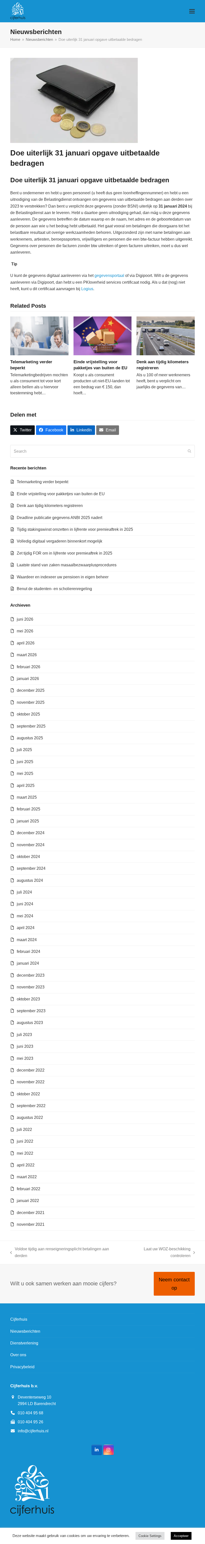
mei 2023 (25, 1058)
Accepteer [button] (181, 1536)
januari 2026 (28, 678)
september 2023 (31, 1011)
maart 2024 (27, 940)
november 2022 (30, 1082)
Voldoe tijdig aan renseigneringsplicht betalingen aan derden (59, 1253)
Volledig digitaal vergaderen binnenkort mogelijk (59, 541)
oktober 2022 (28, 1094)
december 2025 (30, 690)
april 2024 (25, 928)
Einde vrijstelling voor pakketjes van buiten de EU (61, 494)
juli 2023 (24, 1035)
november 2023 (30, 987)
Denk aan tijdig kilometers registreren (50, 505)
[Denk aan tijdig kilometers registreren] (165, 335)
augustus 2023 (30, 1022)
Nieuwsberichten (25, 1331)
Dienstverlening (24, 1343)
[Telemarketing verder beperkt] (39, 335)
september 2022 (31, 1106)
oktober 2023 (28, 999)
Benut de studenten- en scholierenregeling (54, 589)
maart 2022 (27, 1177)
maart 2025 (27, 797)
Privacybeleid (22, 1367)
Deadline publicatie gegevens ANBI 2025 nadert (59, 518)
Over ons (18, 1355)
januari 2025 (28, 821)
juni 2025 (25, 762)
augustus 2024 (30, 880)
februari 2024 (28, 951)
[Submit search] (189, 451)
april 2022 (25, 1165)
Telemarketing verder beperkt (42, 482)
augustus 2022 (30, 1117)
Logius (87, 289)
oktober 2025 (28, 714)
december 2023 (30, 975)
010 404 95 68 (30, 1413)
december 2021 (30, 1213)
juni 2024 (25, 904)
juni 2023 (25, 1046)
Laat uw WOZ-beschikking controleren (157, 1253)
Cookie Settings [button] (150, 1536)
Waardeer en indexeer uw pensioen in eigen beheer (62, 577)
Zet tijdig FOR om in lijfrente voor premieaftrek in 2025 (64, 553)
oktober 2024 (28, 856)
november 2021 (30, 1224)
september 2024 (31, 868)
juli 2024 (24, 892)
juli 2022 (24, 1129)
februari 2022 (28, 1189)
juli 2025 (24, 750)
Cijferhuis (18, 1319)
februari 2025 (28, 809)
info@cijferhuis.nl (33, 1431)
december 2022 (30, 1070)
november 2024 (30, 845)
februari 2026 (28, 667)
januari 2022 (28, 1200)
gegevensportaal (109, 275)
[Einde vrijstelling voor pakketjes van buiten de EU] (103, 335)
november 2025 (30, 702)
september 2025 (31, 726)
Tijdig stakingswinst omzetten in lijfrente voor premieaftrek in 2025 (75, 529)
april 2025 (25, 785)
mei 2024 (25, 916)
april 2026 (25, 643)
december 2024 (30, 833)
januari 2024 (28, 963)
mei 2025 (25, 773)
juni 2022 (25, 1141)
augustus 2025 (30, 738)
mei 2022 (25, 1153)
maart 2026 (27, 655)
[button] (192, 11)
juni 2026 (25, 619)
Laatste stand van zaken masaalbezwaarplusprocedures (66, 565)
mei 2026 (25, 631)
